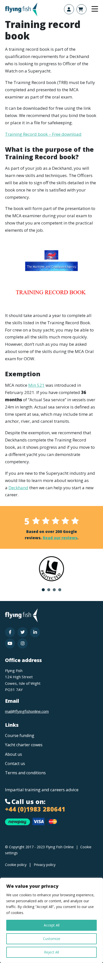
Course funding (19, 735)
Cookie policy (15, 864)
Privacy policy (45, 864)
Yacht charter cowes (23, 745)
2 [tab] (48, 589)
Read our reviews (60, 537)
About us (13, 754)
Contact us (15, 763)
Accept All (52, 925)
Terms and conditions (25, 773)
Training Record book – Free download (43, 134)
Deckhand (18, 487)
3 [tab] (54, 589)
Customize (51, 938)
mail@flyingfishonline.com (27, 711)
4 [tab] (59, 589)
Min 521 (36, 385)
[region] (51, 920)
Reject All (51, 952)
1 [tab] (43, 589)
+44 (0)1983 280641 (35, 809)
